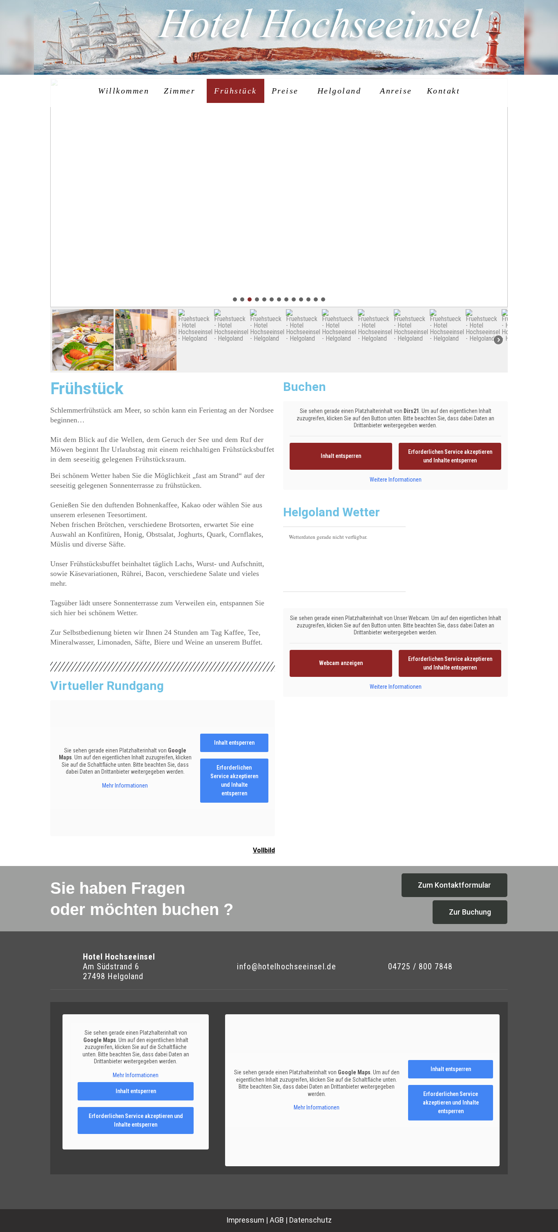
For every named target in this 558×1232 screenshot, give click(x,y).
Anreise (396, 90)
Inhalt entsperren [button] (234, 742)
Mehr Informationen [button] (125, 785)
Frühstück (235, 90)
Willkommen (123, 90)
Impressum (245, 1220)
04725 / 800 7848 (420, 966)
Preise (285, 90)
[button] (235, 299)
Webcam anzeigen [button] (341, 663)
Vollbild (264, 850)
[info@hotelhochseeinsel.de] (219, 966)
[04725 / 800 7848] (371, 966)
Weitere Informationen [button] (396, 479)
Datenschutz (310, 1220)
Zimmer (179, 90)
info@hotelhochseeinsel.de (286, 966)
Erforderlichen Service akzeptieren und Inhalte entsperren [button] (234, 780)
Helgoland (339, 90)
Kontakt (443, 90)
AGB (277, 1220)
